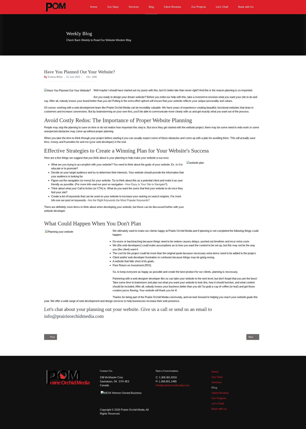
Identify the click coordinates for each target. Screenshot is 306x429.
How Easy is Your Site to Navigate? (145, 184)
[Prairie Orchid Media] (58, 6)
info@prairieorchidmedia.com (74, 316)
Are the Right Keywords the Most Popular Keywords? (119, 200)
